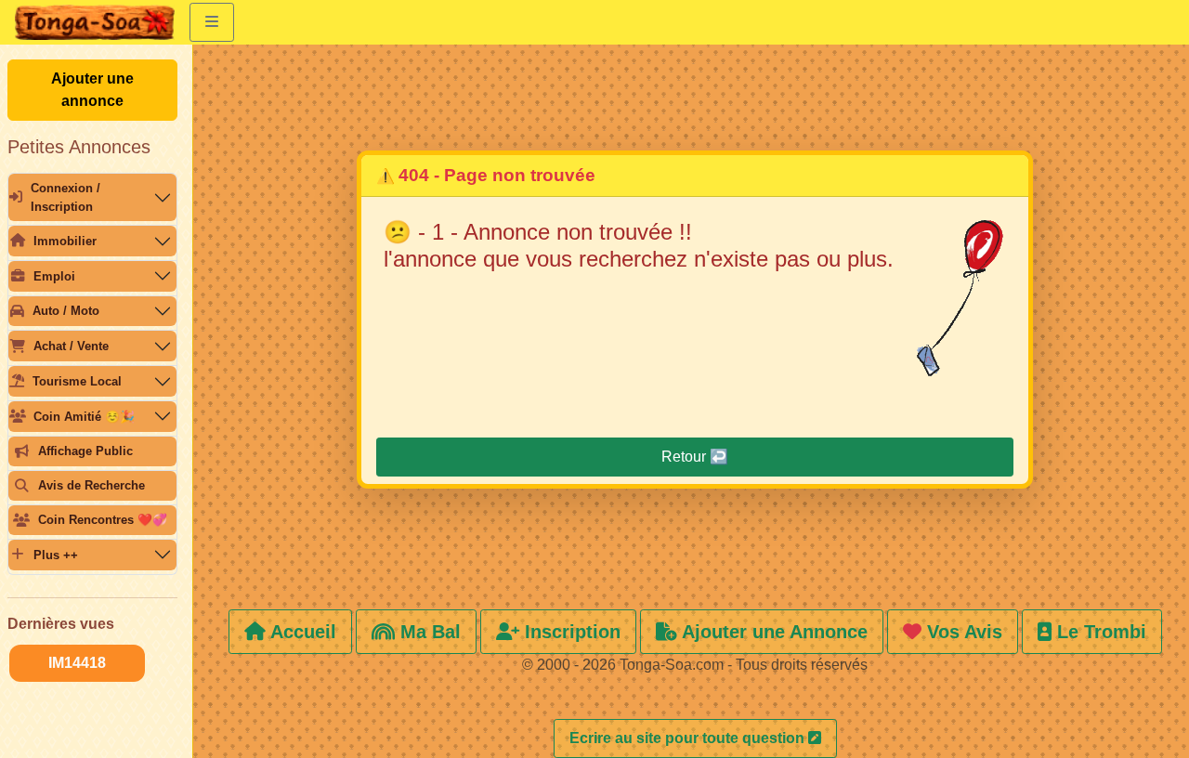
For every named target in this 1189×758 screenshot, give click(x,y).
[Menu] (211, 22)
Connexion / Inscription (65, 197)
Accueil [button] (301, 631)
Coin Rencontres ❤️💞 (102, 520)
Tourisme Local (77, 381)
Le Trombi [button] (1099, 631)
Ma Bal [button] (428, 631)
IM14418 (77, 663)
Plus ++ (55, 555)
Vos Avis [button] (961, 631)
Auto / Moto (66, 311)
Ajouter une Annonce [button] (772, 631)
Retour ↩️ (694, 456)
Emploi (54, 276)
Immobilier (65, 241)
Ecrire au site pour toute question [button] (688, 738)
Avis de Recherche (91, 485)
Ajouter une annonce (92, 90)
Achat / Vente (71, 346)
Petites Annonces (78, 147)
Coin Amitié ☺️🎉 (84, 417)
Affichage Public (85, 451)
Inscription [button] (570, 631)
